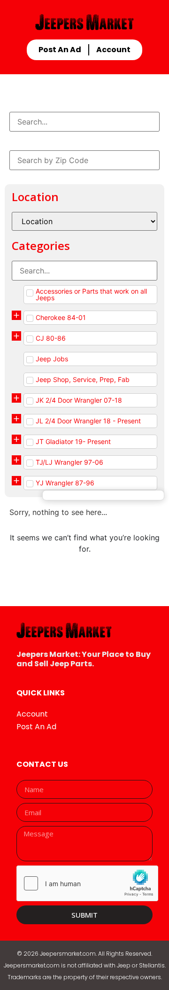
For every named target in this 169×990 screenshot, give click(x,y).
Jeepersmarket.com (68, 954)
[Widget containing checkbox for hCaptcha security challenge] (87, 883)
